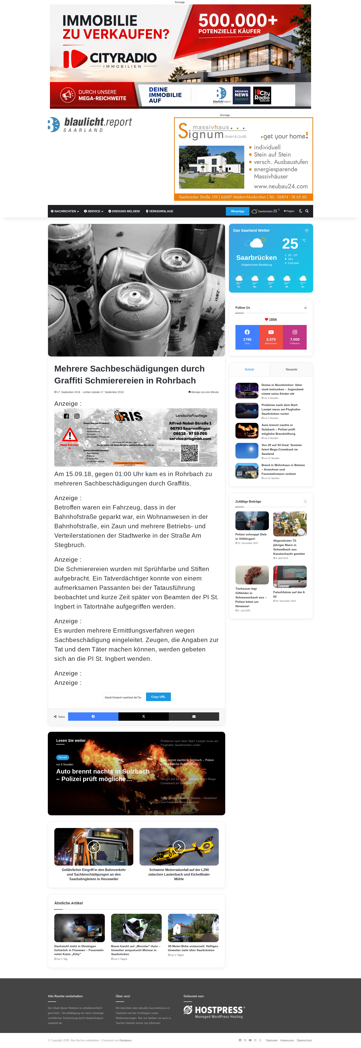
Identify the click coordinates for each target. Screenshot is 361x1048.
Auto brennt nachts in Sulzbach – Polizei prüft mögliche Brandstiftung (278, 429)
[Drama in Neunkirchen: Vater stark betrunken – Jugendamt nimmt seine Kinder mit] (246, 390)
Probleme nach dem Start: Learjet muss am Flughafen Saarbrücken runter (281, 409)
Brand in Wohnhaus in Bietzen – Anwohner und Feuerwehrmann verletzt (283, 469)
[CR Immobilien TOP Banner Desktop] (180, 56)
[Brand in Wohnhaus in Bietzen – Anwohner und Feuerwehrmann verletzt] (246, 471)
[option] (136, 773)
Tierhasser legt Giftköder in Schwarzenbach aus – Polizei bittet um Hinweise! (251, 597)
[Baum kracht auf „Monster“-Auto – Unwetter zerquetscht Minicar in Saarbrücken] (136, 928)
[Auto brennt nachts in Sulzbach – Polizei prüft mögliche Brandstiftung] (246, 431)
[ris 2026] (135, 464)
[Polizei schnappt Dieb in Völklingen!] (252, 520)
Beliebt (249, 369)
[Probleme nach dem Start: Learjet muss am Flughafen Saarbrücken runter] (246, 410)
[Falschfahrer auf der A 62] (290, 577)
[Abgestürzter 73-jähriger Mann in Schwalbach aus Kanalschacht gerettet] (290, 523)
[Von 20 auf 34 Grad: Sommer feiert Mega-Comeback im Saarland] (246, 451)
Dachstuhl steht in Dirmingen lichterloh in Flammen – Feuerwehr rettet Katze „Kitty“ (79, 950)
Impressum (287, 1040)
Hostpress (125, 1040)
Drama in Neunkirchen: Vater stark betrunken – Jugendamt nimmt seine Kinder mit (283, 389)
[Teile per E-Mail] (194, 716)
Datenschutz (304, 1040)
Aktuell (62, 757)
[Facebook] (93, 716)
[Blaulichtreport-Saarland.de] (90, 124)
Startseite (271, 1040)
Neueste (291, 369)
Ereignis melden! (125, 211)
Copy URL (158, 696)
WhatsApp (237, 211)
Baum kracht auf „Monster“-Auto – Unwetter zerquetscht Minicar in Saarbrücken (135, 950)
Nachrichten (65, 211)
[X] (143, 716)
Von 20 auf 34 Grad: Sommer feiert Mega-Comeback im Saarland (98, 775)
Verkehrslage (160, 211)
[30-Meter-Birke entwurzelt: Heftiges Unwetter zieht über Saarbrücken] (193, 928)
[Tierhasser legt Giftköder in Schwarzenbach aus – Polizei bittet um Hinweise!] (252, 575)
